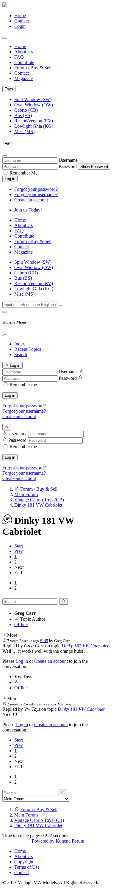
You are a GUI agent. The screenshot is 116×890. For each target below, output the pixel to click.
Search (20, 354)
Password (68, 166)
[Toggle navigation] (4, 38)
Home (20, 15)
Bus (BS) (23, 115)
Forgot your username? (36, 194)
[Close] (4, 156)
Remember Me (22, 172)
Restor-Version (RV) (33, 120)
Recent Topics (27, 349)
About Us (23, 51)
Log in (10, 179)
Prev (18, 551)
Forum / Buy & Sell (32, 67)
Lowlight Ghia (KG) (33, 126)
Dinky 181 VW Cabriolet (85, 645)
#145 (44, 640)
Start (18, 545)
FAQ (19, 57)
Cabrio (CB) (26, 110)
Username (68, 160)
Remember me (23, 384)
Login (20, 26)
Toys (9, 89)
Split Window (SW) (32, 99)
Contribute (24, 62)
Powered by (43, 840)
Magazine (23, 78)
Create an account (31, 199)
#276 (47, 704)
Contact (21, 20)
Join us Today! (28, 209)
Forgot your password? (36, 189)
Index (19, 343)
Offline (21, 624)
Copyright (23, 861)
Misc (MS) (24, 131)
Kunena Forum (70, 840)
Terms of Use (27, 867)
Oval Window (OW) (33, 104)
